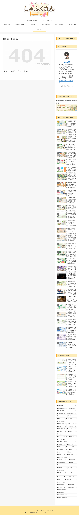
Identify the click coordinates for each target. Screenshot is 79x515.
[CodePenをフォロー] (70, 86)
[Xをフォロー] (63, 86)
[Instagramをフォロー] (68, 86)
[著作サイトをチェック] (61, 86)
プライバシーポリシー (39, 510)
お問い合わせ (50, 510)
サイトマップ (29, 510)
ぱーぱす (67, 62)
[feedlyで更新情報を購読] (72, 86)
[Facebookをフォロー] (66, 86)
